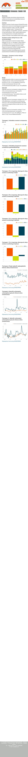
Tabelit (20, 11)
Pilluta (18, 3)
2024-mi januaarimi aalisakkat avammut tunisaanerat (13, 5)
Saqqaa (18, 5)
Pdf (24, 11)
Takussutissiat (5, 11)
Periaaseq (13, 11)
